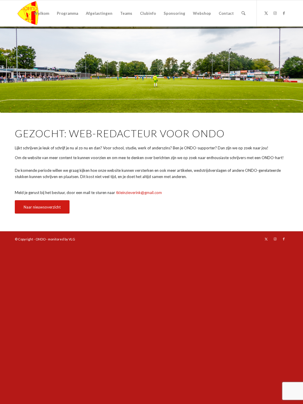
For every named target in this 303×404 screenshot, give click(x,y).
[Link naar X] (266, 13)
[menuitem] (41, 13)
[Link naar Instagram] (274, 13)
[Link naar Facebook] (283, 13)
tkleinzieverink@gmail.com (139, 192)
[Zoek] (243, 13)
